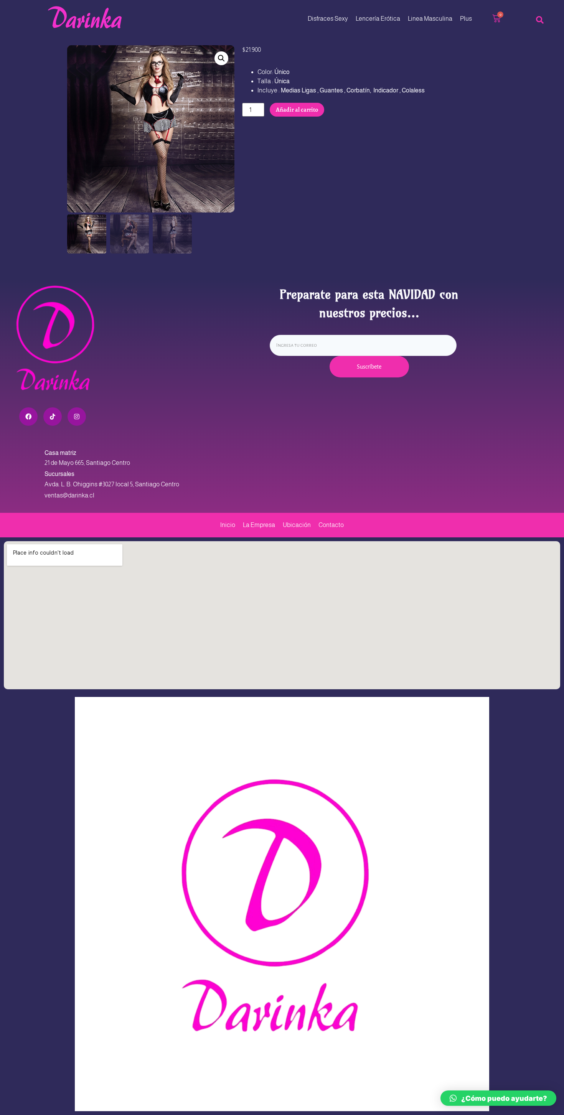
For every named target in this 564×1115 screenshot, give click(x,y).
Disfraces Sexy (328, 18)
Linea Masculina (430, 18)
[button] (221, 58)
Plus (466, 18)
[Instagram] (77, 416)
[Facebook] (28, 416)
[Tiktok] (52, 416)
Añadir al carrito (297, 109)
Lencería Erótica (378, 18)
